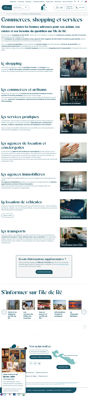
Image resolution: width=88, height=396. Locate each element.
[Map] (75, 2)
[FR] (86, 2)
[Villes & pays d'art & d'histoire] (32, 394)
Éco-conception (67, 390)
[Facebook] (31, 363)
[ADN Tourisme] (37, 394)
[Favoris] (82, 2)
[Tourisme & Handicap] (14, 394)
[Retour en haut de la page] (84, 327)
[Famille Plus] (19, 394)
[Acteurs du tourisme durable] (43, 394)
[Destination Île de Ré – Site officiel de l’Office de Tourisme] (44, 7)
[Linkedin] (39, 363)
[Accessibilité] (78, 1)
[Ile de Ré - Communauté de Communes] (28, 394)
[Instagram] (35, 363)
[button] (86, 2)
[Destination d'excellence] (9, 394)
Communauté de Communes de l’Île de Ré (67, 382)
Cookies (29, 390)
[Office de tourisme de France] (3, 394)
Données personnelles (39, 390)
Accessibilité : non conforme (53, 390)
